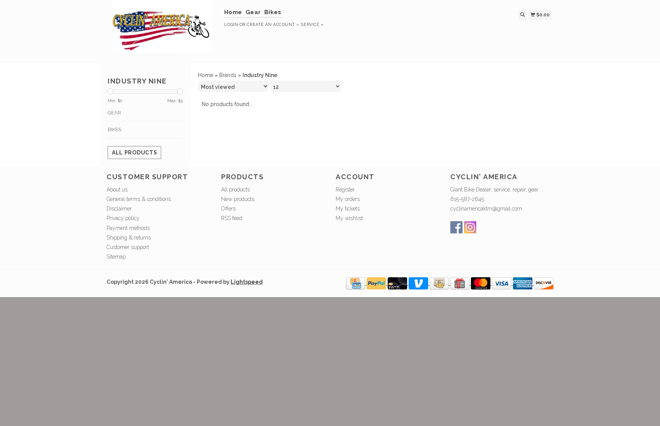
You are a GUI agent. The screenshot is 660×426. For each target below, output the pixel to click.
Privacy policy (123, 218)
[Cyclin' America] (162, 30)
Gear (253, 12)
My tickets (348, 209)
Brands (227, 75)
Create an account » (273, 24)
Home (233, 12)
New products (237, 199)
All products (134, 153)
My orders (348, 199)
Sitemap (116, 257)
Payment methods (128, 228)
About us (117, 189)
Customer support (128, 247)
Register (345, 189)
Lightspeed (247, 282)
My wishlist (349, 218)
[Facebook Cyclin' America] (456, 227)
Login (231, 24)
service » (312, 24)
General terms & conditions (139, 199)
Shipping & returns (129, 238)
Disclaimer (119, 209)
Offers (228, 209)
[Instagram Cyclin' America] (470, 227)
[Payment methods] (356, 283)
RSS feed (231, 218)
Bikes (272, 12)
